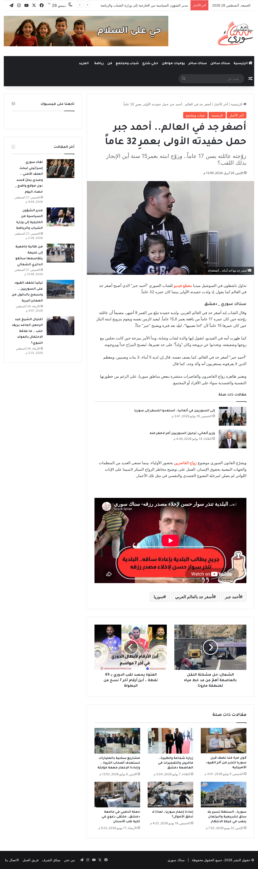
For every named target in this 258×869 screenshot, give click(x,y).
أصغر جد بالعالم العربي (194, 596)
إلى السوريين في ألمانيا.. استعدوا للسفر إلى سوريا (174, 411)
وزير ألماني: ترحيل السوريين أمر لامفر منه (182, 433)
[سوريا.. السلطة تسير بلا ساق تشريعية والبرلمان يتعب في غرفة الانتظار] (223, 794)
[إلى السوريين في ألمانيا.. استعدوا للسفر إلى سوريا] (232, 416)
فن (109, 63)
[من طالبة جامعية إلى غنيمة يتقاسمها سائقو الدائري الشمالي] (60, 253)
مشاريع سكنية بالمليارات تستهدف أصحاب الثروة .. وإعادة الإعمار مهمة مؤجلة (119, 763)
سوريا (158, 596)
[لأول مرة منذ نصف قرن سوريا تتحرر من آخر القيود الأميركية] (223, 741)
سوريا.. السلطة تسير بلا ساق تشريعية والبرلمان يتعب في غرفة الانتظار (226, 816)
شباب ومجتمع (127, 63)
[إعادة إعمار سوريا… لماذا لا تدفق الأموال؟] (170, 794)
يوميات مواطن (173, 63)
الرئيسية (241, 63)
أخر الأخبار (221, 104)
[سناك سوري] (236, 33)
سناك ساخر (197, 63)
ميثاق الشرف (51, 860)
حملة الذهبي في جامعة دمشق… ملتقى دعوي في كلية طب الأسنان (121, 816)
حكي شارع (150, 63)
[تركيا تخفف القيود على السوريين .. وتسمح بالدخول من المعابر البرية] (60, 289)
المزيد (84, 63)
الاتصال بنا (12, 860)
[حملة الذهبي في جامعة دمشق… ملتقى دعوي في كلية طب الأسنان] (117, 794)
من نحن (69, 860)
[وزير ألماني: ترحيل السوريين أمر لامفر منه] (232, 438)
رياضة (99, 63)
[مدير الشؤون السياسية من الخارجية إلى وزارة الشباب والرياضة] (60, 216)
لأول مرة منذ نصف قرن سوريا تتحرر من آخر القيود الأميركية (226, 762)
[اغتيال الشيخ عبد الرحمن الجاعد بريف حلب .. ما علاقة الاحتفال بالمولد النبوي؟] (60, 325)
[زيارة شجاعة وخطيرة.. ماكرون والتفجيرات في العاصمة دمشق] (170, 741)
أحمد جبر (232, 596)
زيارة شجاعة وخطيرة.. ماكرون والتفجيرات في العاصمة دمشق (175, 763)
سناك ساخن (220, 63)
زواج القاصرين (185, 462)
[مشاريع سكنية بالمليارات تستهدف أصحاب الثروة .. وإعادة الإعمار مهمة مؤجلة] (117, 741)
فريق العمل (30, 860)
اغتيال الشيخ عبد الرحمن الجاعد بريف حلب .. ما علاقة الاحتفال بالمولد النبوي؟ (27, 331)
